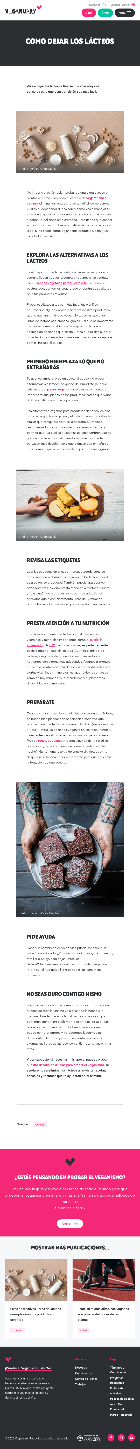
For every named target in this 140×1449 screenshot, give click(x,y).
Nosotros (81, 1367)
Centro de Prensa (86, 1378)
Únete (105, 12)
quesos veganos (58, 389)
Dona (88, 12)
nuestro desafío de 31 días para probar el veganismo (65, 1065)
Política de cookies (122, 1398)
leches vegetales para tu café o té (62, 283)
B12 (52, 645)
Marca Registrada (121, 1414)
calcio (94, 639)
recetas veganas (50, 740)
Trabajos (80, 1384)
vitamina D (35, 645)
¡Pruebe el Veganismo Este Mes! (28, 1368)
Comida (40, 1124)
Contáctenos (83, 1373)
